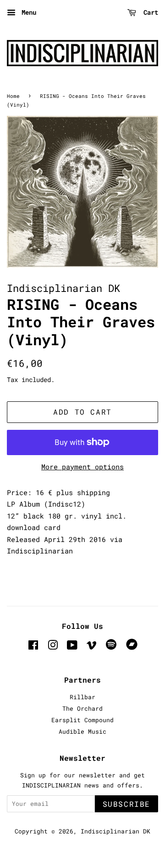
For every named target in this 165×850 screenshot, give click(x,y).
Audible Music (82, 731)
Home (13, 95)
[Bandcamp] (134, 647)
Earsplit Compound (82, 720)
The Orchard (82, 708)
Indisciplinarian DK (115, 831)
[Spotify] (111, 647)
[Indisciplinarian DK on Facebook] (33, 646)
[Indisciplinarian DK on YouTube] (72, 646)
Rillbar (82, 697)
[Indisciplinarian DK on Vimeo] (92, 646)
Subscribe (126, 804)
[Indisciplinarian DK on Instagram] (53, 646)
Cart (149, 12)
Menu (27, 12)
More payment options (82, 466)
